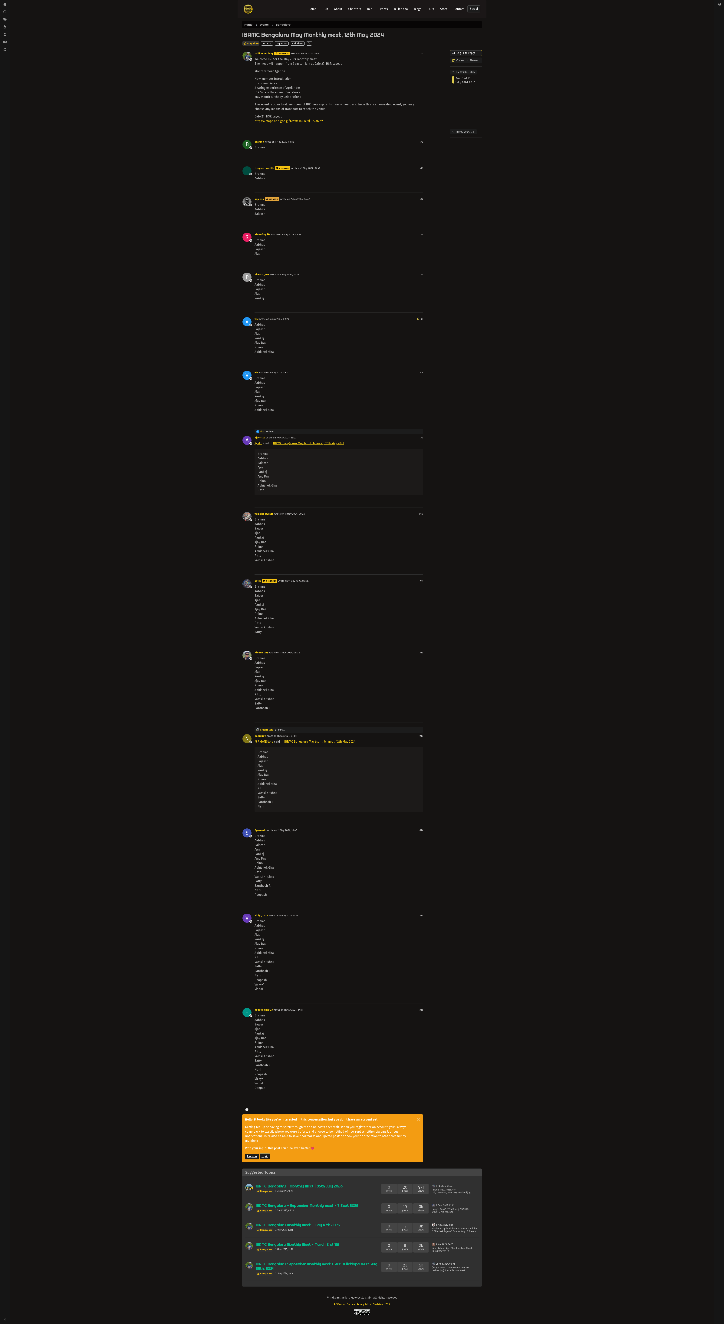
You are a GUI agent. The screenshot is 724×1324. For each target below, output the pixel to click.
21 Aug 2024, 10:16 (284, 1273)
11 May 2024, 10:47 (287, 830)
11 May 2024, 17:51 (293, 1009)
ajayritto (260, 437)
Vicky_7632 (261, 915)
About (338, 9)
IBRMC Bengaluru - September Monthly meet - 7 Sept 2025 (307, 1205)
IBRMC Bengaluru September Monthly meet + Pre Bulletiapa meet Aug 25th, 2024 (316, 1266)
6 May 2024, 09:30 (279, 372)
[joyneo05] (433, 1224)
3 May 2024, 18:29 (289, 274)
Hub (325, 9)
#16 (421, 1009)
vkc (256, 319)
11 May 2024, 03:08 (298, 580)
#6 (421, 274)
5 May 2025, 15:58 (444, 1224)
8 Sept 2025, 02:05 (445, 1205)
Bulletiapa (401, 9)
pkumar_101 (262, 274)
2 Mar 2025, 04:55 (444, 1244)
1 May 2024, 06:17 (310, 53)
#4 (421, 199)
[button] (5, 1319)
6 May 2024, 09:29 (279, 319)
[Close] (418, 1119)
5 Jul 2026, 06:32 (444, 1186)
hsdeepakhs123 (264, 1009)
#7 (422, 319)
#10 (421, 513)
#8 (421, 372)
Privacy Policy (364, 1304)
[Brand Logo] (248, 9)
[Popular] (5, 27)
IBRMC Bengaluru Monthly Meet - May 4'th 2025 (298, 1225)
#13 (421, 736)
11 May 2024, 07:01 (287, 736)
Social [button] (474, 9)
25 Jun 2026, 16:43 (284, 1191)
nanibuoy (260, 736)
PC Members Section (344, 1304)
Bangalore (252, 43)
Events (383, 9)
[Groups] (5, 42)
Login (265, 1156)
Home (312, 9)
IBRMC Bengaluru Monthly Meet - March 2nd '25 (297, 1244)
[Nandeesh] (249, 1187)
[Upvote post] (406, 131)
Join (369, 9)
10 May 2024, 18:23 (286, 437)
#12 (421, 652)
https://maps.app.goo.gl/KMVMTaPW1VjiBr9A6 (287, 121)
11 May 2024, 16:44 (288, 915)
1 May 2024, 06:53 (284, 141)
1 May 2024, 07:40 (311, 168)
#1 (422, 53)
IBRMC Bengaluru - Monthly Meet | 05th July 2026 (299, 1186)
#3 (421, 168)
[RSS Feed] (309, 43)
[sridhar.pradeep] (249, 1207)
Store (444, 9)
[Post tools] (419, 131)
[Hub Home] (5, 5)
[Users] (5, 35)
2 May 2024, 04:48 (300, 199)
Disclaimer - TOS (381, 1304)
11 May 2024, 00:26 (295, 513)
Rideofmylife (263, 234)
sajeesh (259, 199)
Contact (459, 9)
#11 (421, 580)
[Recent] (5, 12)
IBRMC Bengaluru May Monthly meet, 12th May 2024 (308, 443)
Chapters (354, 9)
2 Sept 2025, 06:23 (284, 1210)
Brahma (259, 141)
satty (258, 580)
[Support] (5, 50)
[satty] (433, 1185)
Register (252, 1156)
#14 (421, 830)
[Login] (719, 5)
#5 (421, 234)
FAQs (430, 9)
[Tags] (5, 20)
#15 (421, 915)
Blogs (417, 9)
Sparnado (260, 830)
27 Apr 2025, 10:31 (284, 1230)
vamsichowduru (264, 513)
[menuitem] (719, 5)
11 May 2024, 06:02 (290, 652)
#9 (421, 437)
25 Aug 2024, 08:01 (445, 1264)
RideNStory (261, 652)
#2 (421, 141)
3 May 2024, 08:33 (291, 234)
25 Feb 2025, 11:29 (284, 1249)
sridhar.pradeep (264, 53)
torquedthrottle (264, 168)
